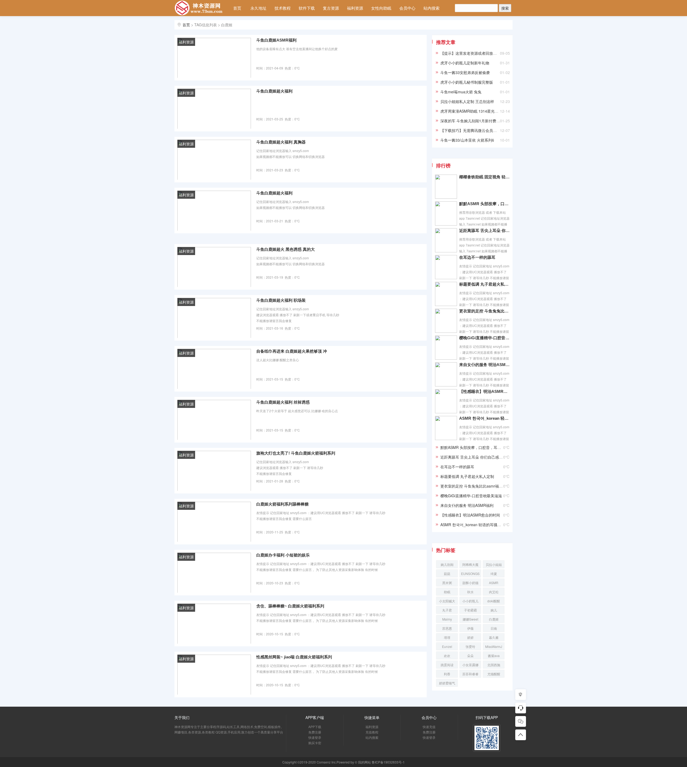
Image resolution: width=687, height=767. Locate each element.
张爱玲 (470, 646)
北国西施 (493, 664)
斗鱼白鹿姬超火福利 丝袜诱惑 (283, 402)
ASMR (493, 582)
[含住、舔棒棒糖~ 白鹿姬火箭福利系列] (214, 623)
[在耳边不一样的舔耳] (446, 266)
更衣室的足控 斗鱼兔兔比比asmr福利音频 (484, 311)
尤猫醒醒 (493, 674)
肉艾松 (494, 591)
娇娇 (470, 637)
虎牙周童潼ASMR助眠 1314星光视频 (471, 111)
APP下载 (314, 726)
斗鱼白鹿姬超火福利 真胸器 (281, 142)
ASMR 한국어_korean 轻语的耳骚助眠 (484, 418)
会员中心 (407, 8)
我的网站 (364, 762)
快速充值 (429, 726)
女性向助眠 (381, 8)
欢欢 (447, 655)
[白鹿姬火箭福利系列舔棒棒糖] (214, 521)
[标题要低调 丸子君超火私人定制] (446, 293)
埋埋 (447, 637)
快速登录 (314, 737)
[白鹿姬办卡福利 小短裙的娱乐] (214, 572)
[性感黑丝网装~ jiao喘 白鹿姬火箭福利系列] (214, 674)
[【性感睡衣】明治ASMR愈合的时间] (446, 400)
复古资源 (331, 8)
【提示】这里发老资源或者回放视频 (470, 53)
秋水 (470, 591)
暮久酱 (494, 637)
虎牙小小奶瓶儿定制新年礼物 (464, 62)
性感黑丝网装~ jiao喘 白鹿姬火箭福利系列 (294, 657)
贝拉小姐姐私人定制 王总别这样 (467, 101)
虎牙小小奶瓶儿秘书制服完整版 (466, 82)
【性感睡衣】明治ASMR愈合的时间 (484, 391)
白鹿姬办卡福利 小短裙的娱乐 (283, 555)
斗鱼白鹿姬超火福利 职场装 (281, 300)
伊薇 (470, 628)
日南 (494, 628)
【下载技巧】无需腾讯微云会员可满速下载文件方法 (483, 130)
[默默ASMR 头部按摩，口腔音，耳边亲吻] (446, 213)
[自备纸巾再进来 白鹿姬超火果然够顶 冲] (214, 368)
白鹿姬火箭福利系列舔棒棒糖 (282, 504)
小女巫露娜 (470, 664)
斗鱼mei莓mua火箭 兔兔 (460, 91)
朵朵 (470, 655)
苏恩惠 (447, 628)
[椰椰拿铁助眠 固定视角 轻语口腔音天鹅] (446, 186)
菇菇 (447, 573)
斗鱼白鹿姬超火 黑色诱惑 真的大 (285, 249)
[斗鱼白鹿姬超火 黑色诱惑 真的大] (214, 266)
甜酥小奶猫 (470, 582)
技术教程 (283, 8)
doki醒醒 (493, 601)
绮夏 (494, 573)
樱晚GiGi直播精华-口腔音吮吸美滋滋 (484, 337)
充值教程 (372, 732)
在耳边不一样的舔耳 (477, 257)
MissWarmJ (493, 646)
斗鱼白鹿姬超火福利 (274, 91)
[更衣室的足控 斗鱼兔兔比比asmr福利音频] (446, 320)
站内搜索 (431, 8)
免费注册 (314, 732)
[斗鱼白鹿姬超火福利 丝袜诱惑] (214, 419)
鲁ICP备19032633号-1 (388, 762)
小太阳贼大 (447, 601)
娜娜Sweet (470, 619)
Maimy (447, 619)
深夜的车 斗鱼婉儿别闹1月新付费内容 (472, 120)
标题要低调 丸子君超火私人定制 (484, 284)
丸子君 (447, 610)
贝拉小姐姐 (494, 564)
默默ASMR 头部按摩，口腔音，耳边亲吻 (484, 203)
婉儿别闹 (447, 564)
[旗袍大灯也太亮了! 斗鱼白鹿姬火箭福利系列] (214, 470)
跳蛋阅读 (447, 664)
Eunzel (447, 646)
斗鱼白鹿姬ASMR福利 (276, 40)
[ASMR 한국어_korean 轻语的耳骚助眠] (446, 427)
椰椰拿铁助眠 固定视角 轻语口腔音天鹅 (484, 177)
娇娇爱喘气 (447, 683)
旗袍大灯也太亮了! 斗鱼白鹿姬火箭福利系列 (295, 453)
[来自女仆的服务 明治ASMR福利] (446, 374)
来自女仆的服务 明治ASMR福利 (484, 364)
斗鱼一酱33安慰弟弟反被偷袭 (465, 72)
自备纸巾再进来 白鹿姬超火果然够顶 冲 (291, 351)
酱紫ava (494, 655)
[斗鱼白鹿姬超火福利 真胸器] (214, 159)
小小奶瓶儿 (470, 601)
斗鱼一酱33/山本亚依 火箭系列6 (467, 140)
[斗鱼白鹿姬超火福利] (214, 108)
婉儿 (494, 610)
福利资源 (355, 8)
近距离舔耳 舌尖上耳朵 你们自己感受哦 (484, 230)
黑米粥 (447, 582)
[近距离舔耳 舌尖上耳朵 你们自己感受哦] (446, 239)
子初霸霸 (470, 610)
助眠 (447, 591)
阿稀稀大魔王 (470, 565)
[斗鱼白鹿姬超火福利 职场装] (214, 317)
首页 (237, 8)
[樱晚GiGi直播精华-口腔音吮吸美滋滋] (446, 347)
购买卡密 (314, 742)
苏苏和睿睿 (470, 674)
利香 (447, 674)
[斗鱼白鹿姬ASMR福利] (214, 57)
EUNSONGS (470, 573)
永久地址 (258, 8)
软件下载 (307, 8)
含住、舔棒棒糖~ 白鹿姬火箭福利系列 (290, 606)
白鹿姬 (494, 619)
